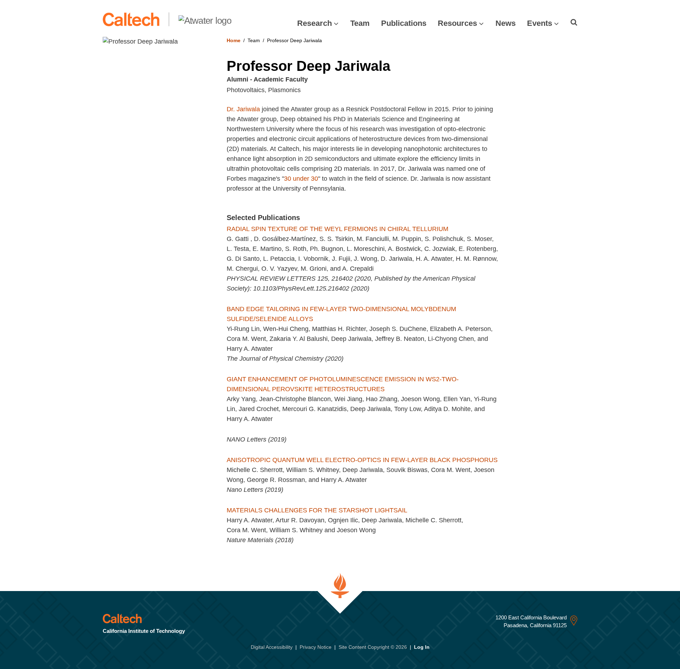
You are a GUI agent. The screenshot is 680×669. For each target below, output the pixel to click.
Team (360, 23)
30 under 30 (301, 178)
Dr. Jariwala (243, 109)
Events (539, 23)
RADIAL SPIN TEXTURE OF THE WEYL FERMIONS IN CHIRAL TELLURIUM (337, 228)
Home (233, 40)
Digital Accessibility (272, 647)
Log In (422, 647)
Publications (403, 23)
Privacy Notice (316, 647)
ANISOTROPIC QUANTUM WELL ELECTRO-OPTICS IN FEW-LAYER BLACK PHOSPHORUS (362, 459)
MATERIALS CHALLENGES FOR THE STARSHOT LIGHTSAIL (317, 510)
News (505, 23)
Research (314, 23)
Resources (457, 23)
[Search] (574, 22)
